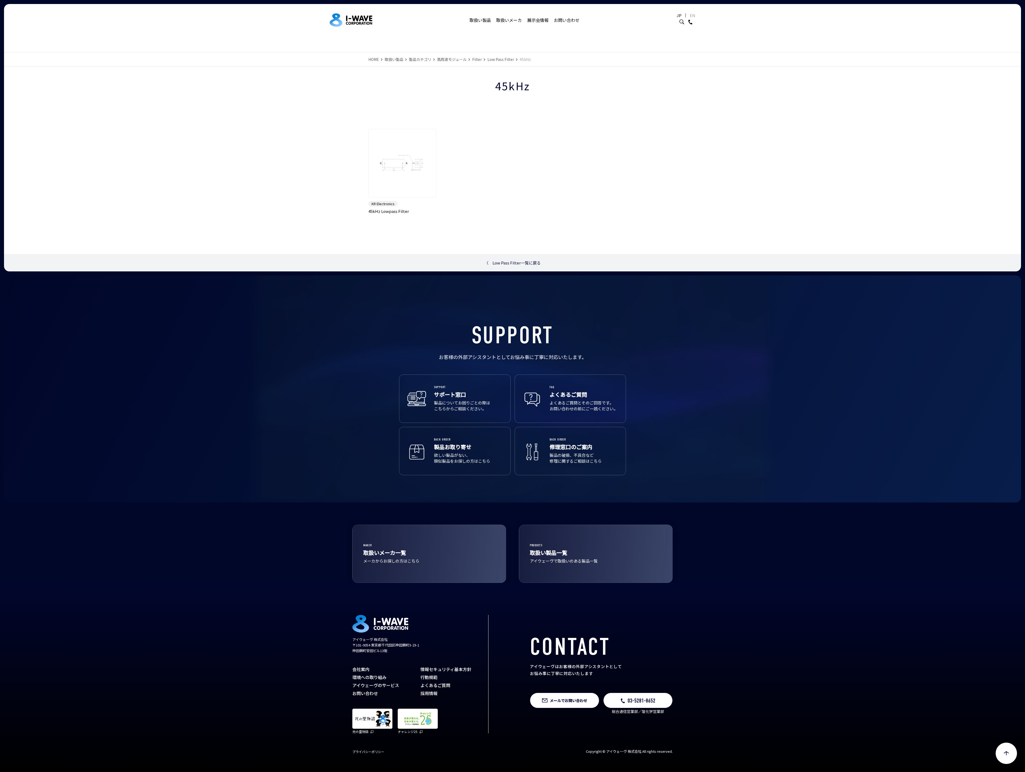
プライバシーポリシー (368, 751)
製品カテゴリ (420, 59)
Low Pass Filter (500, 59)
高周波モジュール (452, 59)
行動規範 (428, 677)
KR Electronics (383, 203)
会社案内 (360, 669)
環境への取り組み (369, 677)
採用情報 (428, 693)
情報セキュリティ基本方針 (445, 669)
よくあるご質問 (435, 685)
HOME (373, 59)
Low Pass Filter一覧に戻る (512, 263)
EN (692, 15)
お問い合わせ (566, 20)
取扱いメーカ (509, 20)
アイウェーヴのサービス (375, 685)
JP (679, 15)
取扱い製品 (480, 20)
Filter (477, 59)
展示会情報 (538, 20)
